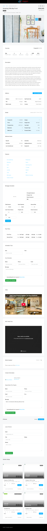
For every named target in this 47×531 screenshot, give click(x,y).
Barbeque (9, 162)
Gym (8, 167)
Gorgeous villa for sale (30, 480)
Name (6, 261)
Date (6, 250)
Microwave (9, 175)
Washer (27, 170)
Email (32, 261)
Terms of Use (21, 277)
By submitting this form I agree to (15, 277)
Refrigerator (28, 159)
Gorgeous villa (28, 508)
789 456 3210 (16, 379)
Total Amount (8, 204)
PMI (6, 215)
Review (6, 442)
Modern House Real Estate (9, 517)
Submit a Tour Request (10, 280)
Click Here (18, 365)
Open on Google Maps (37, 93)
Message (7, 267)
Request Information (10, 412)
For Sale (4, 10)
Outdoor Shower (10, 177)
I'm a (25, 394)
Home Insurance (34, 209)
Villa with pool (7, 508)
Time (25, 250)
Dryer (8, 164)
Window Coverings (29, 175)
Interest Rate (33, 204)
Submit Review (9, 453)
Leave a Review (41, 419)
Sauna (27, 162)
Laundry (8, 170)
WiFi (26, 172)
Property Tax (20, 209)
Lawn (8, 172)
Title (6, 437)
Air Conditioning (10, 159)
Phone (19, 261)
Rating (25, 437)
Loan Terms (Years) (9, 209)
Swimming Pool (29, 164)
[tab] (36, 19)
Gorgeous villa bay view (9, 480)
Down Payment (21, 204)
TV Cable (27, 167)
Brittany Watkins (29, 517)
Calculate (8, 220)
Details (19, 485)
